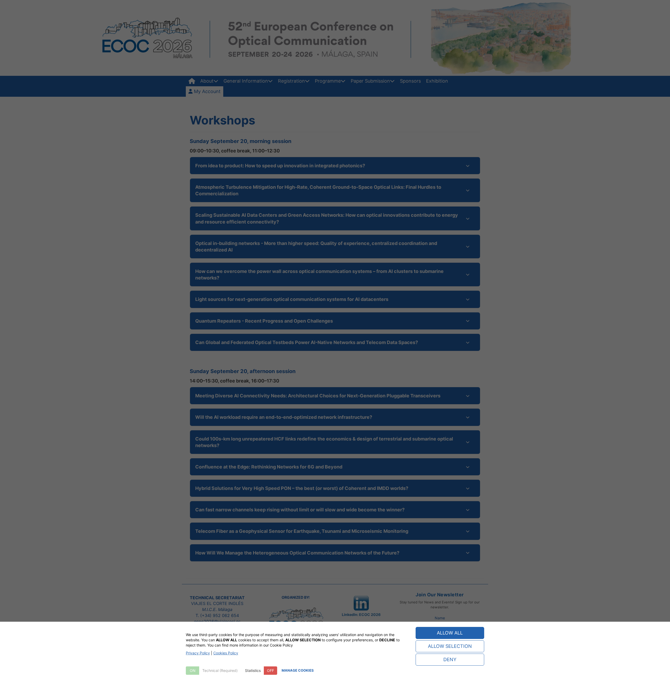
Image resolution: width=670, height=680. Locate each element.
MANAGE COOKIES (298, 670)
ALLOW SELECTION (450, 646)
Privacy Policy (198, 653)
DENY (449, 659)
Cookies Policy (225, 653)
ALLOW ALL (450, 633)
